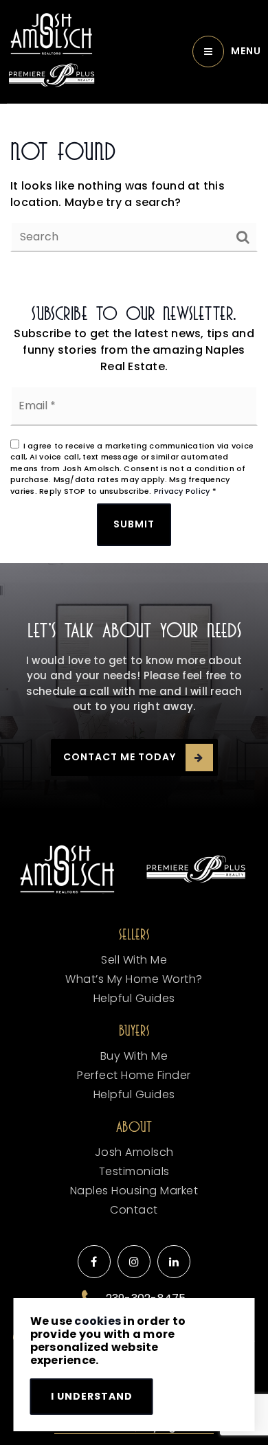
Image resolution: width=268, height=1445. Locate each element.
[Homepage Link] (51, 34)
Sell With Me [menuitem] (134, 960)
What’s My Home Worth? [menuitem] (134, 979)
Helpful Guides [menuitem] (134, 998)
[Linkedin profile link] (173, 1261)
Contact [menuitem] (134, 1210)
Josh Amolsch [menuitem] (134, 1152)
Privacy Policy (182, 491)
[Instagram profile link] (134, 1261)
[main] (134, 194)
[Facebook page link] (94, 1261)
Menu (246, 51)
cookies (97, 1321)
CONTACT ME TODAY (119, 757)
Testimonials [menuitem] (134, 1171)
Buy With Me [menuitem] (134, 1056)
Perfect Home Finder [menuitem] (134, 1075)
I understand (92, 1396)
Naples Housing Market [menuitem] (134, 1190)
